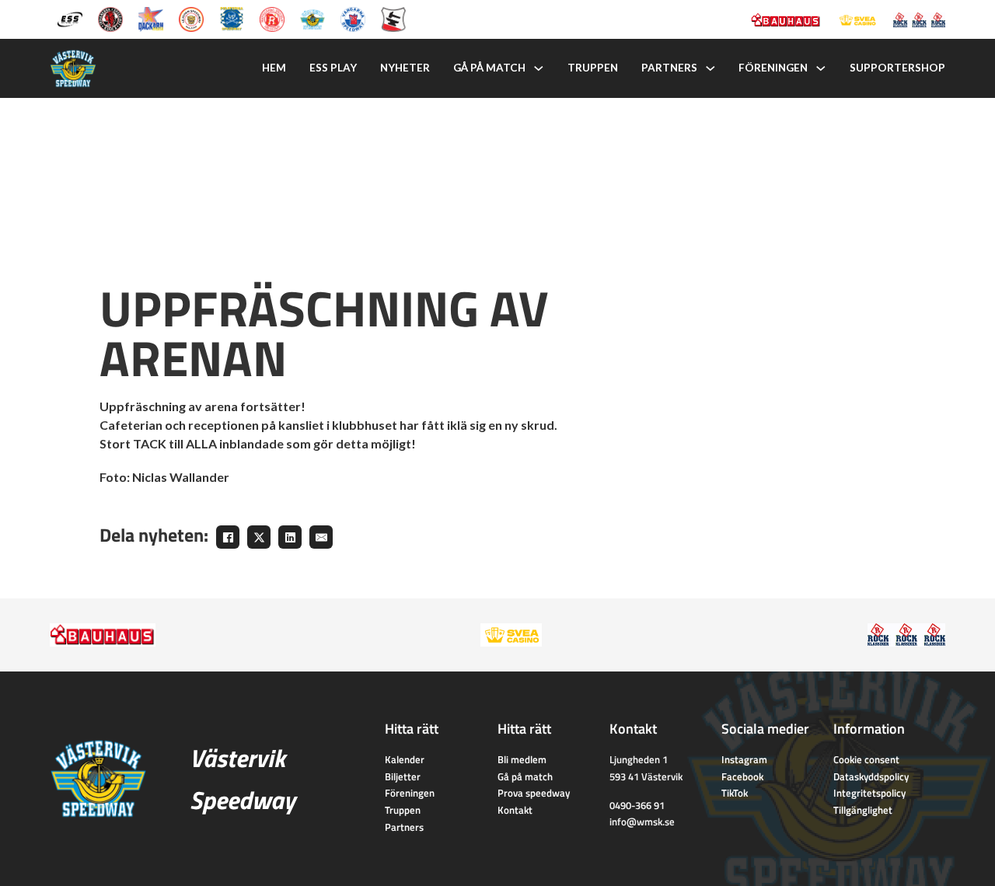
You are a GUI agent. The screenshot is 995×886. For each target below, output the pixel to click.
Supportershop (897, 67)
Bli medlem (522, 759)
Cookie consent (866, 759)
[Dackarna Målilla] (150, 18)
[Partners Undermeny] (710, 68)
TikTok (734, 793)
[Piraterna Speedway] (231, 18)
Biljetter (403, 776)
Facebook (742, 776)
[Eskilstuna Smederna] (393, 18)
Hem (274, 67)
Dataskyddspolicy (871, 776)
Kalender (404, 759)
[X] (259, 537)
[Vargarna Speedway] (352, 18)
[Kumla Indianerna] (110, 18)
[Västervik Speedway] (312, 18)
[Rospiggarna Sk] (272, 18)
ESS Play (333, 67)
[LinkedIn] (290, 537)
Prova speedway (534, 793)
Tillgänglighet (862, 810)
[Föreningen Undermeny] (820, 68)
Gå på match (489, 67)
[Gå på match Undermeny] (538, 68)
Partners (669, 67)
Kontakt (515, 810)
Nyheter (405, 67)
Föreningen (773, 67)
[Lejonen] (191, 18)
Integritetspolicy (869, 793)
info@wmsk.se (642, 821)
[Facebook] (227, 537)
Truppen (592, 67)
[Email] (321, 537)
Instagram (744, 759)
